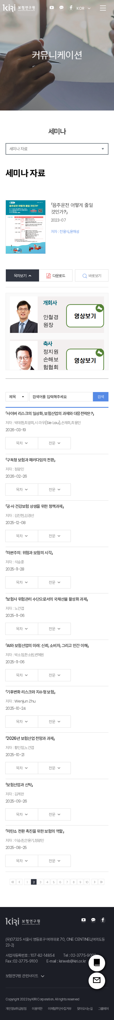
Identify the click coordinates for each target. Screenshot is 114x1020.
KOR (80, 8)
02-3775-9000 (83, 955)
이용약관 (37, 1009)
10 (87, 882)
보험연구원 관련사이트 (22, 976)
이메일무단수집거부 (59, 1009)
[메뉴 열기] (103, 8)
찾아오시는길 (84, 1009)
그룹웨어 (103, 1009)
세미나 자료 (18, 149)
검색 (100, 396)
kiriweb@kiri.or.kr (72, 961)
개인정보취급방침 (16, 1009)
